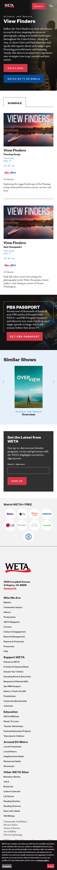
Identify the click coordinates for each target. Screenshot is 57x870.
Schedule (15, 103)
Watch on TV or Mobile (24, 78)
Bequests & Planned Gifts (16, 681)
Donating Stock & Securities (17, 676)
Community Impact (13, 607)
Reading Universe (12, 805)
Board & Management (14, 636)
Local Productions (12, 746)
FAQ (6, 651)
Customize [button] (7, 866)
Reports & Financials (14, 641)
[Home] (9, 6)
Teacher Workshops (13, 726)
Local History (10, 751)
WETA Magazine (12, 621)
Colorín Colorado (12, 791)
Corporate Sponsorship (15, 700)
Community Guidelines (15, 821)
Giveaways (9, 766)
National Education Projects (17, 731)
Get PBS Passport (12, 686)
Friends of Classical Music (16, 666)
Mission (7, 602)
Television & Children (14, 735)
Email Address (16, 464)
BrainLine (8, 786)
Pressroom (9, 646)
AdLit (6, 781)
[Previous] (3, 382)
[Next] (53, 382)
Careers (8, 626)
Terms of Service (12, 828)
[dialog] (28, 855)
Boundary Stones (12, 776)
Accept (50, 866)
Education (11, 712)
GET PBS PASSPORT (25, 336)
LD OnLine (9, 796)
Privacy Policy (11, 824)
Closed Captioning (13, 834)
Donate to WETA (12, 661)
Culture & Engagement (15, 631)
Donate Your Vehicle (13, 671)
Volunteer (8, 705)
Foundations (10, 696)
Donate (39, 6)
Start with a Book (12, 810)
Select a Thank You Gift (15, 691)
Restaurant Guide (12, 761)
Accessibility (10, 831)
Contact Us (10, 588)
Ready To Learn (11, 721)
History (7, 612)
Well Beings (9, 815)
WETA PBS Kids (11, 716)
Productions (10, 616)
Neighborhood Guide (14, 756)
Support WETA (14, 657)
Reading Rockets (12, 801)
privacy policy (43, 860)
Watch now (15, 68)
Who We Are (12, 598)
